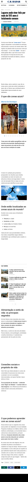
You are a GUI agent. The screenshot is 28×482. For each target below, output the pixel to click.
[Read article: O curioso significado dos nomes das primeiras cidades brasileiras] (4, 279)
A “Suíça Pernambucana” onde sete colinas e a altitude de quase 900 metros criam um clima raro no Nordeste (17, 286)
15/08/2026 (12, 274)
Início (2, 9)
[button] (5, 136)
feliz (12, 462)
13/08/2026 (12, 290)
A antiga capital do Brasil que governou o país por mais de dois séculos (17, 271)
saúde (17, 50)
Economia (11, 5)
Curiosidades (7, 9)
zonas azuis (17, 42)
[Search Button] (26, 1)
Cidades (7, 462)
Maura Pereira (7, 21)
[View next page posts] (15, 304)
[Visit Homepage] (14, 2)
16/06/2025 (16, 21)
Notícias (3, 5)
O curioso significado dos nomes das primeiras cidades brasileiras (17, 278)
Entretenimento (22, 5)
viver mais (17, 462)
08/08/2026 (12, 301)
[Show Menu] (2, 1)
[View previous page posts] (12, 304)
